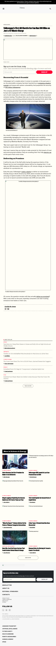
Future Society (7, 631)
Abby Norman (7, 477)
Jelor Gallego (6, 502)
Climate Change (8, 359)
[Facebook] (5, 309)
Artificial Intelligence (8, 546)
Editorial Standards (10, 591)
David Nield (32, 527)
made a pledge (26, 172)
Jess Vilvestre (7, 552)
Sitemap (4, 602)
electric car (47, 152)
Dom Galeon (32, 502)
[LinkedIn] (8, 309)
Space (4, 642)
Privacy (5, 367)
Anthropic (6, 351)
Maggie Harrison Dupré (10, 348)
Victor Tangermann (9, 363)
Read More (28, 386)
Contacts (6, 594)
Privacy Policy (20, 1)
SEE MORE (28, 557)
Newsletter (7, 585)
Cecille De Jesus (8, 35)
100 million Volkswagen (12, 87)
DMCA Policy (5, 600)
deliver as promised (42, 296)
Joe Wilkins (7, 355)
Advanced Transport (9, 626)
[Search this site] (50, 8)
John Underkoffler (8, 527)
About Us (5, 588)
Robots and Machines (9, 636)
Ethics (5, 342)
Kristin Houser (33, 477)
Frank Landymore (9, 371)
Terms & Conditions (7, 599)
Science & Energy (7, 24)
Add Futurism (33, 35)
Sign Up (44, 72)
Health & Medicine (8, 634)
